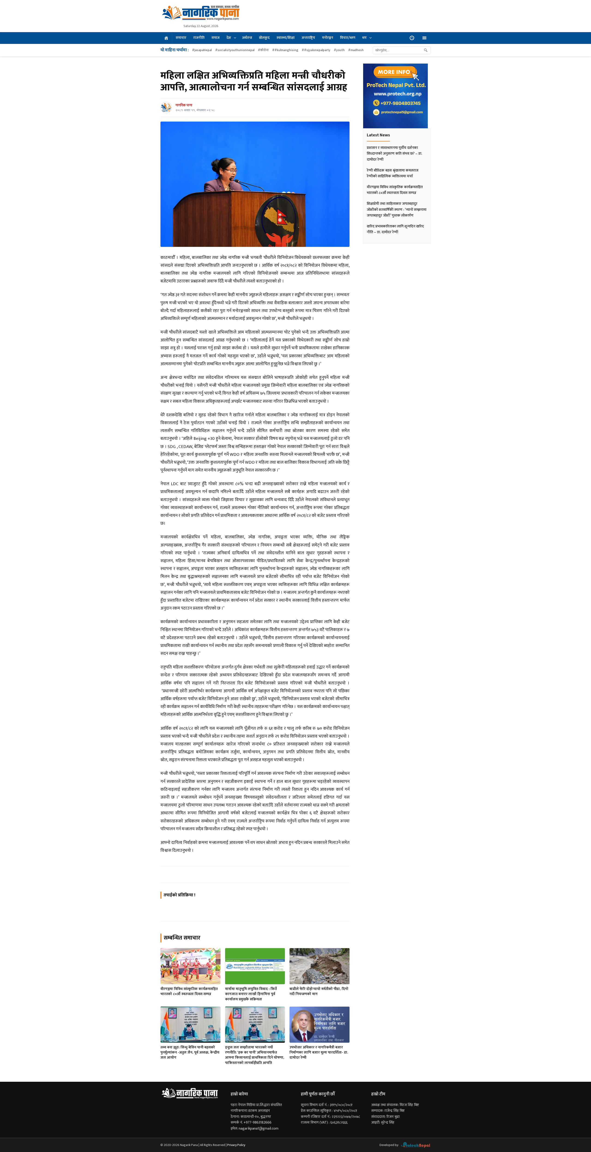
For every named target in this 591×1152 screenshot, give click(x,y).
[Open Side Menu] (424, 38)
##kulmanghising (285, 50)
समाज (215, 38)
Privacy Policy (236, 1145)
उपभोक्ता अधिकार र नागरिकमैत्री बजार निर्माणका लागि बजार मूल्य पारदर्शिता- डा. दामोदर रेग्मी (318, 1052)
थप (364, 38)
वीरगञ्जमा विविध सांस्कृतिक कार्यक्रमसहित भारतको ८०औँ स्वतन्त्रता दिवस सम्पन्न (189, 991)
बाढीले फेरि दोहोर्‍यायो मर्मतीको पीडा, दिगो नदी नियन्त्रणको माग (318, 991)
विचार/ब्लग (347, 38)
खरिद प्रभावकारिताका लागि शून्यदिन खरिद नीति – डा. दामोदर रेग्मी (395, 229)
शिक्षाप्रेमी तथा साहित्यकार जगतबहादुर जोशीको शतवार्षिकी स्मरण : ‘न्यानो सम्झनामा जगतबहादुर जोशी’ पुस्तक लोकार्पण (396, 210)
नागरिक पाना (183, 105)
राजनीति (199, 38)
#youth (339, 50)
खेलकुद (264, 38)
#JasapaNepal (202, 50)
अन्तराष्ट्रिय (308, 38)
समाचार (181, 38)
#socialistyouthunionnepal (234, 50)
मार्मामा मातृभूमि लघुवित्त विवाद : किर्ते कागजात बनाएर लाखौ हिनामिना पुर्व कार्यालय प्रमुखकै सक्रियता (251, 994)
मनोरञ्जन (327, 38)
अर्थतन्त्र (247, 38)
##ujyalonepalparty (316, 50)
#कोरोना (263, 50)
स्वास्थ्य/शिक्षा (286, 38)
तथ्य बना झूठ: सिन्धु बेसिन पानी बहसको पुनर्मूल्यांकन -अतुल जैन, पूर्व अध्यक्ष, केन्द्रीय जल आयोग (189, 1052)
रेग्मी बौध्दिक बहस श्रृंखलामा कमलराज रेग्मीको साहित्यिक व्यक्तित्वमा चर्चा (392, 173)
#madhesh (356, 50)
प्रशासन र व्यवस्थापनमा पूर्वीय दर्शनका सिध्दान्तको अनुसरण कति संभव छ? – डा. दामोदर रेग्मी (394, 154)
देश (228, 38)
